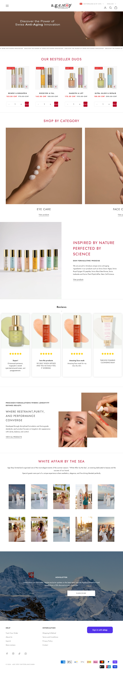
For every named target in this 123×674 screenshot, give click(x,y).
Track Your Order (12, 633)
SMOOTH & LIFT (76, 93)
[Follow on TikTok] (19, 653)
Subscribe (81, 593)
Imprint (8, 641)
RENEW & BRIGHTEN (17, 93)
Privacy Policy (47, 641)
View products (44, 214)
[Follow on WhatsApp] (26, 653)
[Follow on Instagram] (13, 653)
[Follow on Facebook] (7, 653)
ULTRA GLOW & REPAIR (105, 93)
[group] (61, 23)
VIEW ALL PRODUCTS (14, 437)
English (110, 4)
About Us (9, 637)
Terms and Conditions (50, 637)
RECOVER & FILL (46, 93)
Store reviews (10, 645)
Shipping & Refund (49, 633)
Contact (45, 645)
